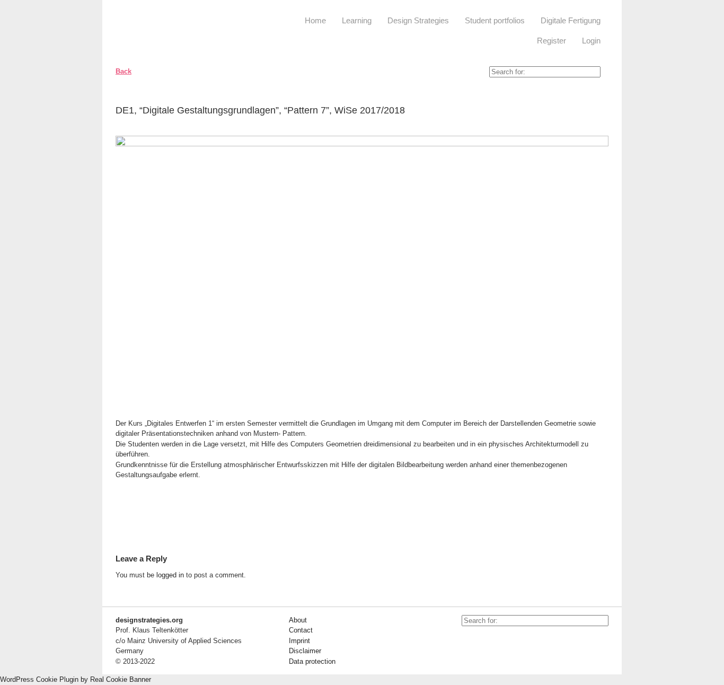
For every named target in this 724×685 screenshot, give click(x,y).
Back (123, 71)
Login (591, 40)
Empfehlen (592, 112)
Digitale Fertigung (571, 20)
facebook (493, 642)
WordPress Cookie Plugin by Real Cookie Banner (75, 679)
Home (315, 20)
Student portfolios (495, 20)
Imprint (299, 641)
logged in (170, 575)
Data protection (312, 661)
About (298, 620)
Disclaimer (305, 651)
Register (551, 40)
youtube (470, 642)
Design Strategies (418, 20)
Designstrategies (180, 32)
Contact (301, 630)
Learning (357, 20)
